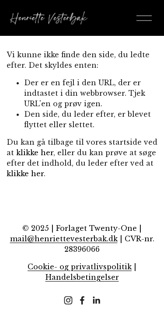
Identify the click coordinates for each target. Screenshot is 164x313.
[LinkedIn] (96, 300)
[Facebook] (82, 300)
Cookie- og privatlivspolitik (80, 266)
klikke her (34, 152)
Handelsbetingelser (82, 277)
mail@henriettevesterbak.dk (64, 238)
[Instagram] (68, 300)
